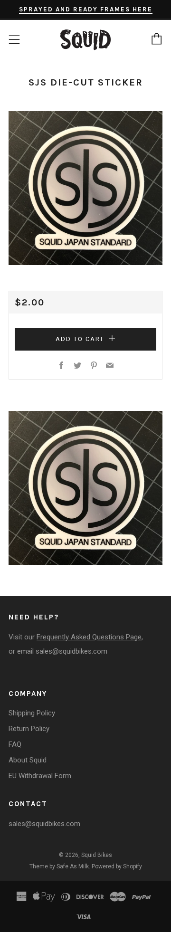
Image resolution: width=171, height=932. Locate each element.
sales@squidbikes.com (71, 651)
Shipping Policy (32, 713)
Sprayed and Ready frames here (85, 9)
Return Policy (29, 728)
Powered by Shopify (117, 866)
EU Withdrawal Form (40, 775)
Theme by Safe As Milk (59, 866)
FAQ (15, 744)
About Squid (28, 760)
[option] (85, 188)
